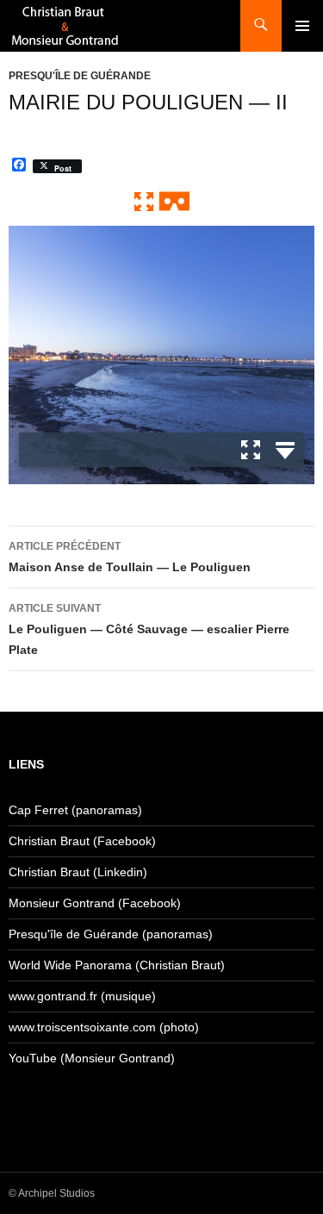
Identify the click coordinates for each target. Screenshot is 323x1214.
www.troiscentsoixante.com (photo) (104, 1027)
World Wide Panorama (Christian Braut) (117, 965)
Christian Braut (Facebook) (82, 841)
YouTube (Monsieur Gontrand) (92, 1058)
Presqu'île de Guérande (80, 76)
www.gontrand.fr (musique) (82, 996)
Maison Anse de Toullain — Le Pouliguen (130, 557)
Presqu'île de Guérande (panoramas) (111, 934)
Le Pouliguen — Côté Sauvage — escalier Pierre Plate (149, 629)
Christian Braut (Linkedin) (78, 872)
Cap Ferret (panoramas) (75, 810)
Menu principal (302, 26)
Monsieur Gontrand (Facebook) (95, 903)
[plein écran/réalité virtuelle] (162, 200)
